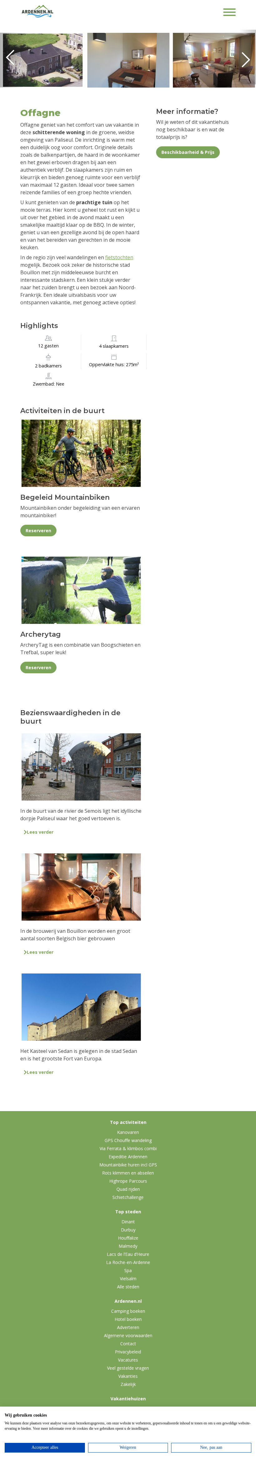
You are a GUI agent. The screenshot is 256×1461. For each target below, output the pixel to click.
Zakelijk (128, 1384)
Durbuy (128, 1230)
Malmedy (128, 1246)
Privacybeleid (128, 1352)
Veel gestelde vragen (128, 1368)
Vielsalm (128, 1279)
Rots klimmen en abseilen (128, 1173)
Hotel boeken (128, 1319)
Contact (128, 1344)
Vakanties (128, 1376)
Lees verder (40, 832)
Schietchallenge (128, 1197)
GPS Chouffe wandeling (128, 1140)
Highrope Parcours (128, 1181)
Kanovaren (128, 1132)
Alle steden (128, 1287)
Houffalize (128, 1238)
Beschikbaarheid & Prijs (187, 152)
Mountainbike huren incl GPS (128, 1165)
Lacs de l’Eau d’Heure (128, 1254)
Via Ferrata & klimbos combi (128, 1148)
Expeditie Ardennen (128, 1157)
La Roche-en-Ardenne (128, 1262)
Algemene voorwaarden (128, 1335)
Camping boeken (128, 1311)
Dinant (128, 1222)
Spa (128, 1270)
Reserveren (38, 530)
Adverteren (128, 1327)
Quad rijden (128, 1189)
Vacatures (128, 1360)
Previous (12, 60)
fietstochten (119, 257)
